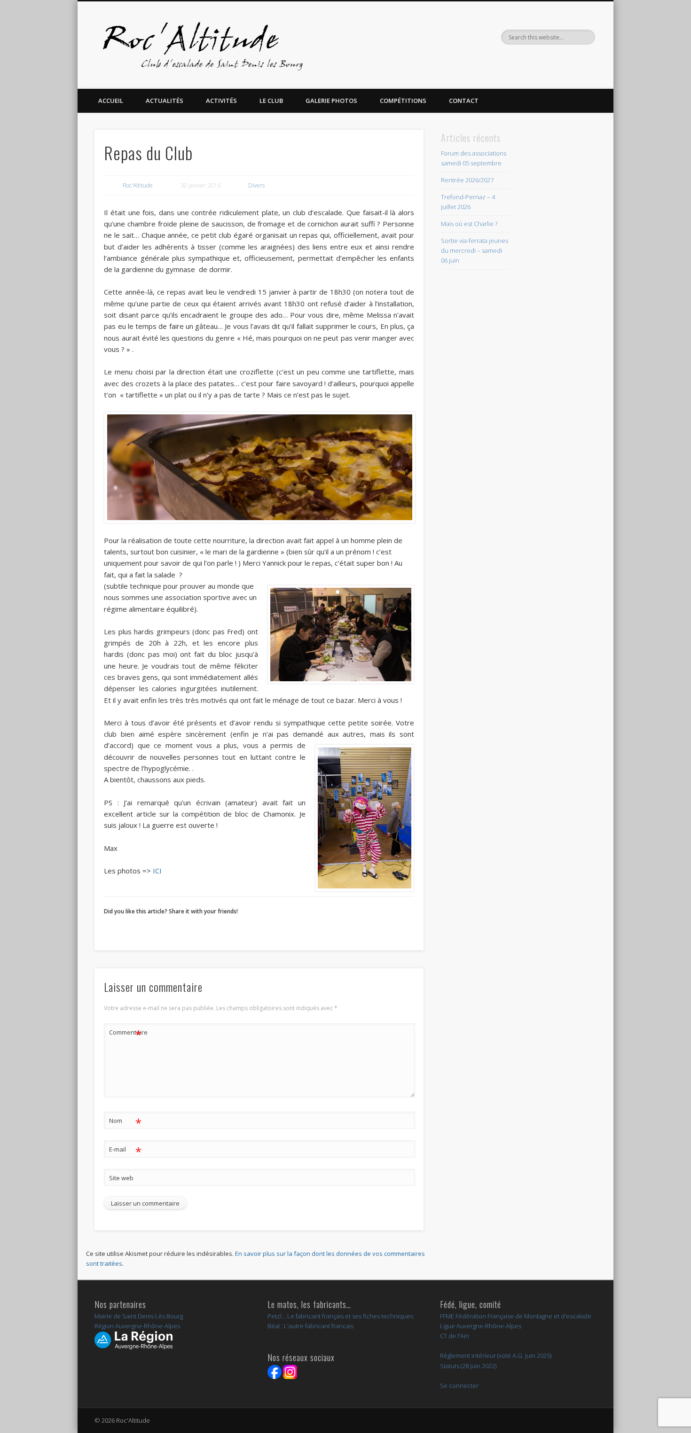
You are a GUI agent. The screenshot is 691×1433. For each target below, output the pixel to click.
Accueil (110, 100)
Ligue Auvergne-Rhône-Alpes (480, 1326)
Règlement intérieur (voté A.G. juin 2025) (495, 1355)
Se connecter (459, 1385)
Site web (121, 1178)
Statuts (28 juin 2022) (468, 1366)
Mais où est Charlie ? (469, 223)
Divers (256, 185)
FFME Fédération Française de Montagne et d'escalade (515, 1316)
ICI (156, 870)
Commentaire (125, 1034)
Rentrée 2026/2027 (467, 180)
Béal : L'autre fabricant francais (310, 1326)
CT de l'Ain (454, 1336)
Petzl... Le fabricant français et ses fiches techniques (340, 1316)
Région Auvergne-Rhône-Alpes (137, 1326)
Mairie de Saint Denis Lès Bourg (138, 1316)
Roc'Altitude (138, 185)
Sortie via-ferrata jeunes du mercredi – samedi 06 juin (474, 250)
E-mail (125, 1151)
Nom (125, 1122)
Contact (464, 100)
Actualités (164, 100)
